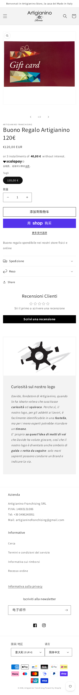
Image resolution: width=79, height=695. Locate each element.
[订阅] (66, 610)
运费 (27, 166)
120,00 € (12, 180)
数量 (6, 189)
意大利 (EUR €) (23, 652)
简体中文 (54, 652)
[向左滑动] (30, 116)
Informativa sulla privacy (25, 586)
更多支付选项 (39, 232)
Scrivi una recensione (39, 319)
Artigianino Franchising (34, 688)
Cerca (11, 543)
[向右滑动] (48, 116)
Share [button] (11, 282)
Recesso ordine (18, 571)
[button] (5, 16)
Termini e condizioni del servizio (29, 552)
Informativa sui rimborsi (24, 562)
